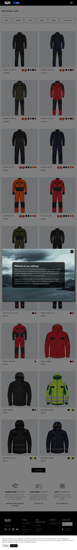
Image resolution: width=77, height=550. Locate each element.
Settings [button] (5, 546)
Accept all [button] (13, 546)
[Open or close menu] (71, 3)
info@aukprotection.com (40, 283)
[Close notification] (72, 251)
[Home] (8, 3)
